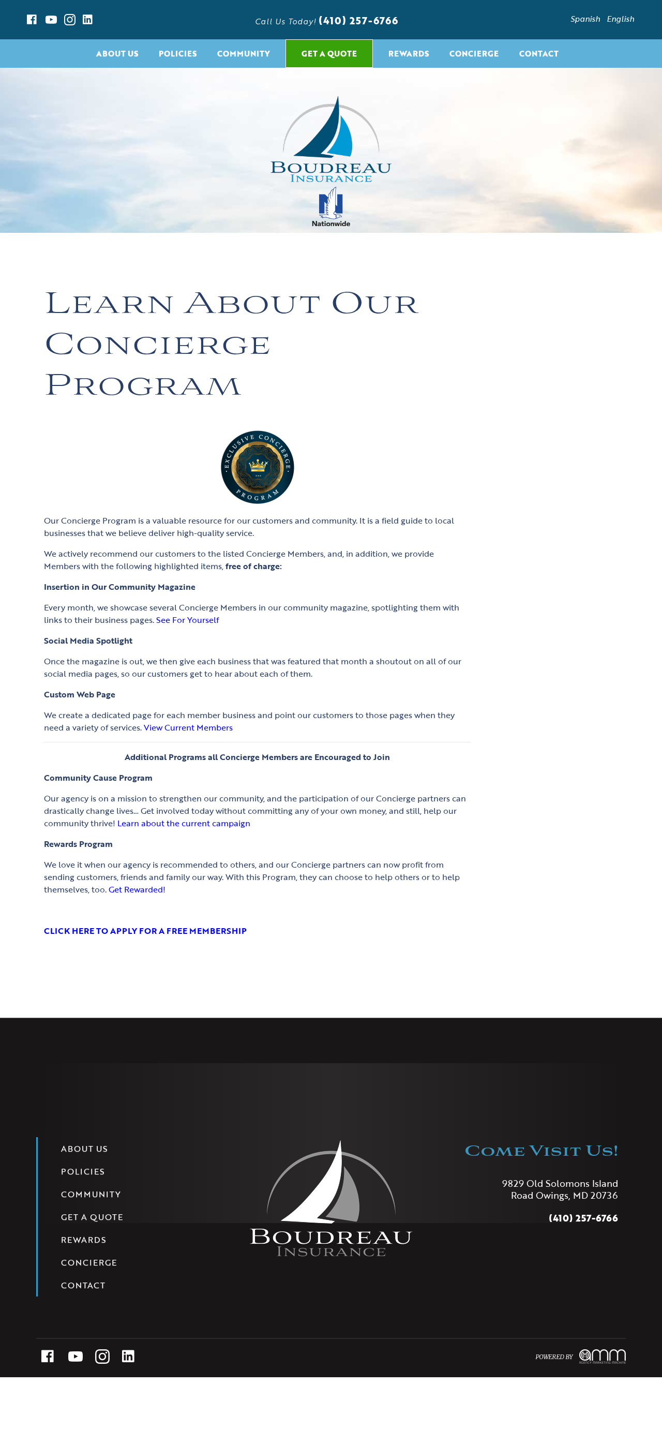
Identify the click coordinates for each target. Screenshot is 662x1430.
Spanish (585, 18)
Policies (178, 53)
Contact (539, 53)
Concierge (474, 53)
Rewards (408, 53)
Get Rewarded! (137, 889)
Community (243, 53)
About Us (117, 53)
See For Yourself (187, 620)
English (620, 18)
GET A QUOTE (329, 53)
